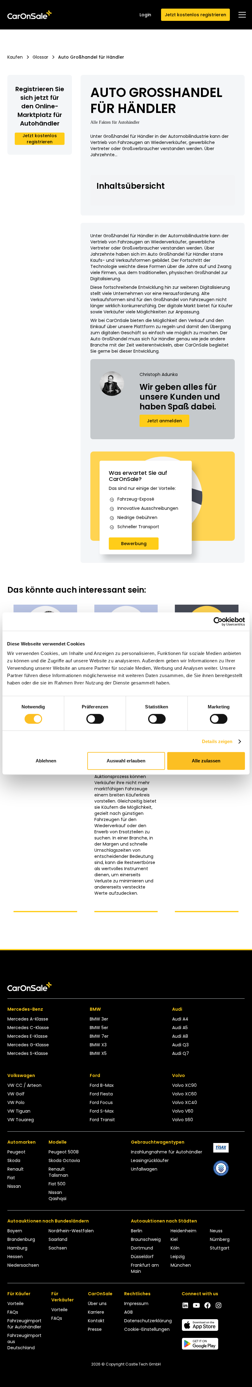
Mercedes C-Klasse (28, 1028)
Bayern (14, 1231)
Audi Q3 (180, 1045)
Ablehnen (46, 760)
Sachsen (58, 1248)
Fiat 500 (57, 1184)
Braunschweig (146, 1239)
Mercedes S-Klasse (27, 1053)
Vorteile (15, 1303)
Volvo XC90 (184, 1085)
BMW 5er (99, 1028)
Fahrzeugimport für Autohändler (24, 1324)
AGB (128, 1312)
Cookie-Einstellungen (147, 1329)
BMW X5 (98, 1053)
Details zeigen (217, 741)
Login (145, 15)
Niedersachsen (23, 1265)
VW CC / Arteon (24, 1085)
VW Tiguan (18, 1111)
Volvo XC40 (184, 1102)
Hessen (15, 1256)
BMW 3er (99, 1019)
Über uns (97, 1303)
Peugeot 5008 (64, 1152)
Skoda (13, 1160)
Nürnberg (220, 1239)
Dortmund (142, 1248)
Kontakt (96, 1321)
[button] (241, 14)
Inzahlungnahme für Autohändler (166, 1152)
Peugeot (16, 1152)
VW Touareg (20, 1120)
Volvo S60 (182, 1120)
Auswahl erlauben (126, 760)
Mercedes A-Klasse (27, 1019)
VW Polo (16, 1102)
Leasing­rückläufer (150, 1160)
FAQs (12, 1312)
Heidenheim (183, 1231)
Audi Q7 (180, 1053)
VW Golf (16, 1094)
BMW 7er (99, 1036)
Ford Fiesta (101, 1094)
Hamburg (17, 1248)
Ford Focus (101, 1102)
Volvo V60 (182, 1111)
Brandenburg (21, 1239)
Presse (95, 1329)
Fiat (11, 1178)
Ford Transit (102, 1120)
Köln (175, 1248)
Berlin (136, 1231)
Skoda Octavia (64, 1160)
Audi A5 (180, 1028)
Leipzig (178, 1256)
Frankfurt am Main (145, 1268)
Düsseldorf (142, 1256)
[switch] (95, 719)
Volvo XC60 (184, 1094)
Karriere (96, 1312)
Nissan (14, 1186)
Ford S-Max (102, 1111)
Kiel (174, 1239)
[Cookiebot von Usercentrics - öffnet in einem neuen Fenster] (218, 621)
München (181, 1265)
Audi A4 (180, 1019)
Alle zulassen (206, 760)
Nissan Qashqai (57, 1195)
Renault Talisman (58, 1172)
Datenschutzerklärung (148, 1321)
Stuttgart (220, 1248)
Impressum (136, 1303)
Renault (15, 1169)
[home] (29, 15)
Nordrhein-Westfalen (71, 1231)
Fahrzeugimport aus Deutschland (24, 1341)
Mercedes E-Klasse (27, 1036)
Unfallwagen (144, 1169)
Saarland (58, 1239)
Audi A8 (180, 1036)
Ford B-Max (102, 1085)
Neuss (216, 1231)
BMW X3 (98, 1045)
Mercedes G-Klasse (28, 1045)
